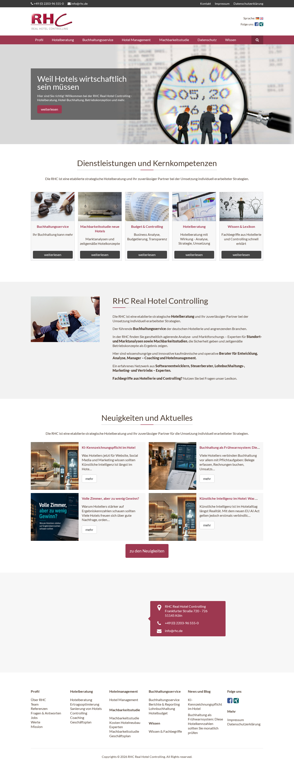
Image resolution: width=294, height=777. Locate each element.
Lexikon (230, 378)
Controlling (78, 713)
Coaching (77, 717)
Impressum (222, 3)
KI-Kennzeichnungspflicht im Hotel (108, 447)
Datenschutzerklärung (248, 3)
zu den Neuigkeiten (147, 550)
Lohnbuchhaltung (162, 708)
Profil (39, 40)
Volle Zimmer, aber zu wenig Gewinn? (110, 498)
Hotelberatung (63, 40)
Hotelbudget (158, 713)
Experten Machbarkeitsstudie (124, 729)
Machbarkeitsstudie (174, 40)
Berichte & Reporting (164, 704)
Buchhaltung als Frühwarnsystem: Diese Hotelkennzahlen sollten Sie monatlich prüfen (205, 724)
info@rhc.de (79, 3)
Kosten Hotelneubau (124, 722)
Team (35, 704)
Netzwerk (142, 366)
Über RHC (38, 700)
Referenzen (39, 708)
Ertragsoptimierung (84, 704)
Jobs (34, 717)
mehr (89, 478)
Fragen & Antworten (46, 713)
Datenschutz (207, 40)
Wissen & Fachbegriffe (165, 731)
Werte (35, 722)
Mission (37, 727)
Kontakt (205, 3)
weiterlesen (49, 109)
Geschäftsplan (80, 722)
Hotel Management (136, 40)
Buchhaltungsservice (97, 40)
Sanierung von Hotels (86, 708)
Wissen (230, 40)
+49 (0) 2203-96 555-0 (48, 3)
